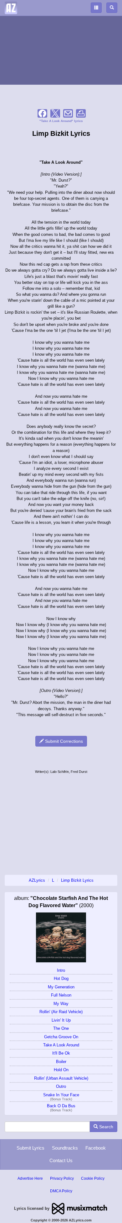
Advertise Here (30, 1178)
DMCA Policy (61, 1191)
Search (105, 1126)
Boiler (61, 1061)
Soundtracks (65, 1148)
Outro (61, 1086)
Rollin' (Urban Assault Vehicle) (61, 1078)
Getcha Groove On (61, 1036)
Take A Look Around (61, 1045)
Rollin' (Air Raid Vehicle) (61, 1011)
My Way (61, 1003)
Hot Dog (61, 978)
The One (61, 1028)
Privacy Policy (62, 1178)
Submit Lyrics (30, 1148)
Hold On (61, 1069)
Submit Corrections (63, 741)
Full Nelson (61, 995)
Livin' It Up (61, 1020)
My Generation (61, 987)
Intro (61, 970)
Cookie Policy (92, 1178)
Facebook (95, 1148)
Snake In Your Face (61, 1095)
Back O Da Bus (61, 1105)
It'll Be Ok (61, 1053)
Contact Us (61, 1160)
